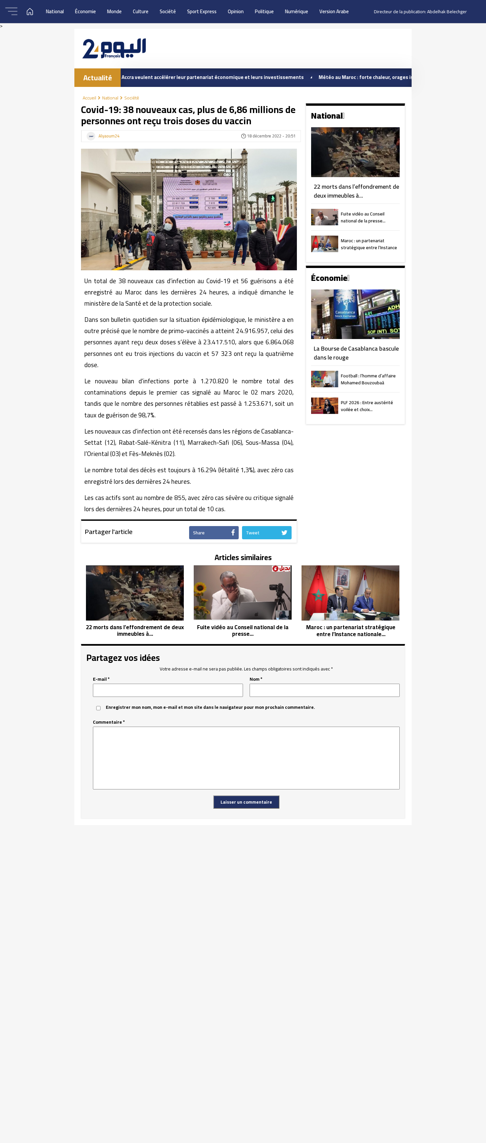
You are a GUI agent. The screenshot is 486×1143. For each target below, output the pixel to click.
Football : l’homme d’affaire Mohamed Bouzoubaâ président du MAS (368, 379)
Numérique (296, 11)
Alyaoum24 (109, 136)
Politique (264, 11)
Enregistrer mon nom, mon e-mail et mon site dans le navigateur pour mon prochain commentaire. (210, 707)
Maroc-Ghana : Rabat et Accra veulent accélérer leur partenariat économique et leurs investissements (153, 77)
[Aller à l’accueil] (114, 48)
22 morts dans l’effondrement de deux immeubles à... (356, 191)
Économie (85, 11)
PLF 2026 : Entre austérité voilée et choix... (367, 406)
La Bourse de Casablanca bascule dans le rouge (356, 353)
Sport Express (202, 11)
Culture (140, 11)
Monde (114, 11)
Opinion (236, 11)
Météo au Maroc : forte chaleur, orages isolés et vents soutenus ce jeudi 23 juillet (381, 77)
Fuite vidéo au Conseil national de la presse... (363, 217)
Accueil (89, 98)
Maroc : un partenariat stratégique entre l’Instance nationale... (369, 244)
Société (168, 11)
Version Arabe (334, 11)
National (55, 11)
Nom (256, 679)
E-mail (101, 679)
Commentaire (109, 722)
